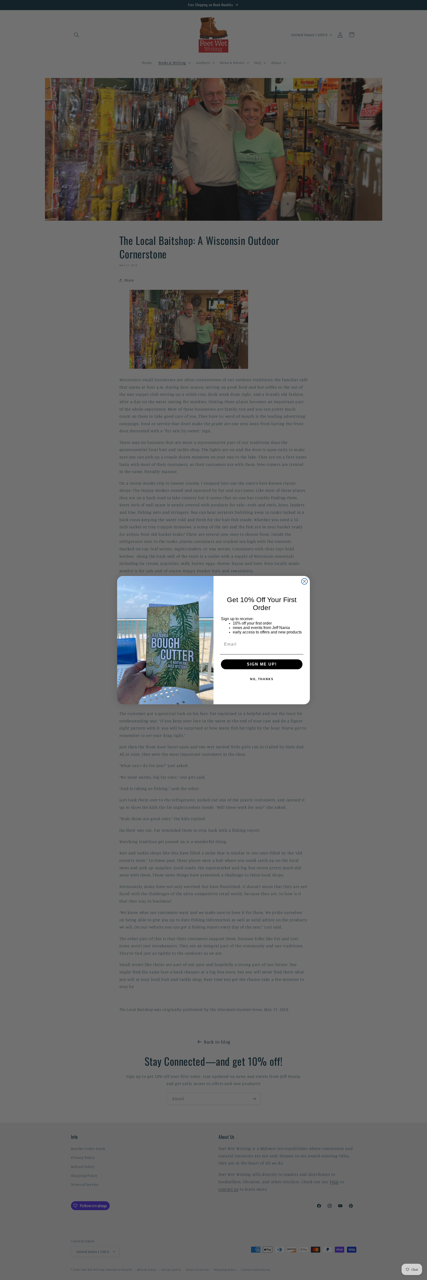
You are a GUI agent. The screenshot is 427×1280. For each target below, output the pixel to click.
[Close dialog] (304, 581)
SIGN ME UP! (262, 664)
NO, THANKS (262, 679)
